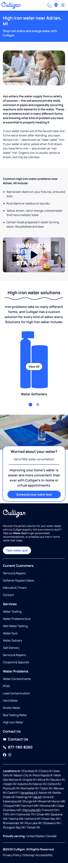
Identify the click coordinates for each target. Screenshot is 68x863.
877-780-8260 (20, 747)
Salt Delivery (11, 648)
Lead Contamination (16, 693)
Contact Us (18, 739)
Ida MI (37, 797)
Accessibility (44, 855)
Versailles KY (29, 793)
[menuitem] (56, 5)
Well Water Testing (15, 626)
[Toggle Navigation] (63, 5)
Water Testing (12, 612)
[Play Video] (34, 254)
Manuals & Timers (14, 588)
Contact (8, 595)
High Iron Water (13, 722)
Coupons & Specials (16, 662)
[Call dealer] (49, 5)
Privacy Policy (12, 855)
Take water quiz (17, 550)
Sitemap (28, 855)
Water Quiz (10, 633)
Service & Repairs (14, 573)
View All (34, 367)
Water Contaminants (17, 679)
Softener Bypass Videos (18, 580)
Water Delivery (12, 640)
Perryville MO (32, 810)
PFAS (6, 686)
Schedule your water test (34, 494)
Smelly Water (11, 708)
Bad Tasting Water (15, 715)
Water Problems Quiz (17, 619)
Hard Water (10, 701)
